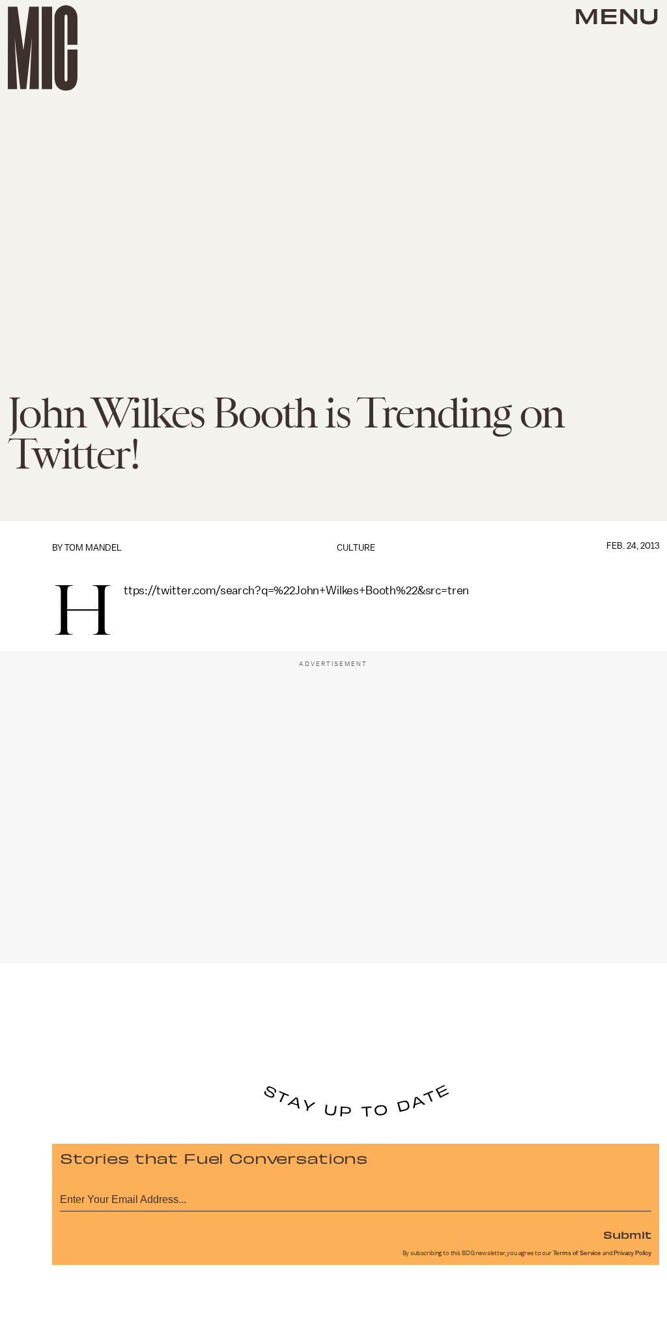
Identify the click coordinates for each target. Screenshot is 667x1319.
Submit (627, 1234)
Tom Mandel (93, 548)
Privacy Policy (632, 1253)
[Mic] (43, 48)
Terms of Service (577, 1253)
